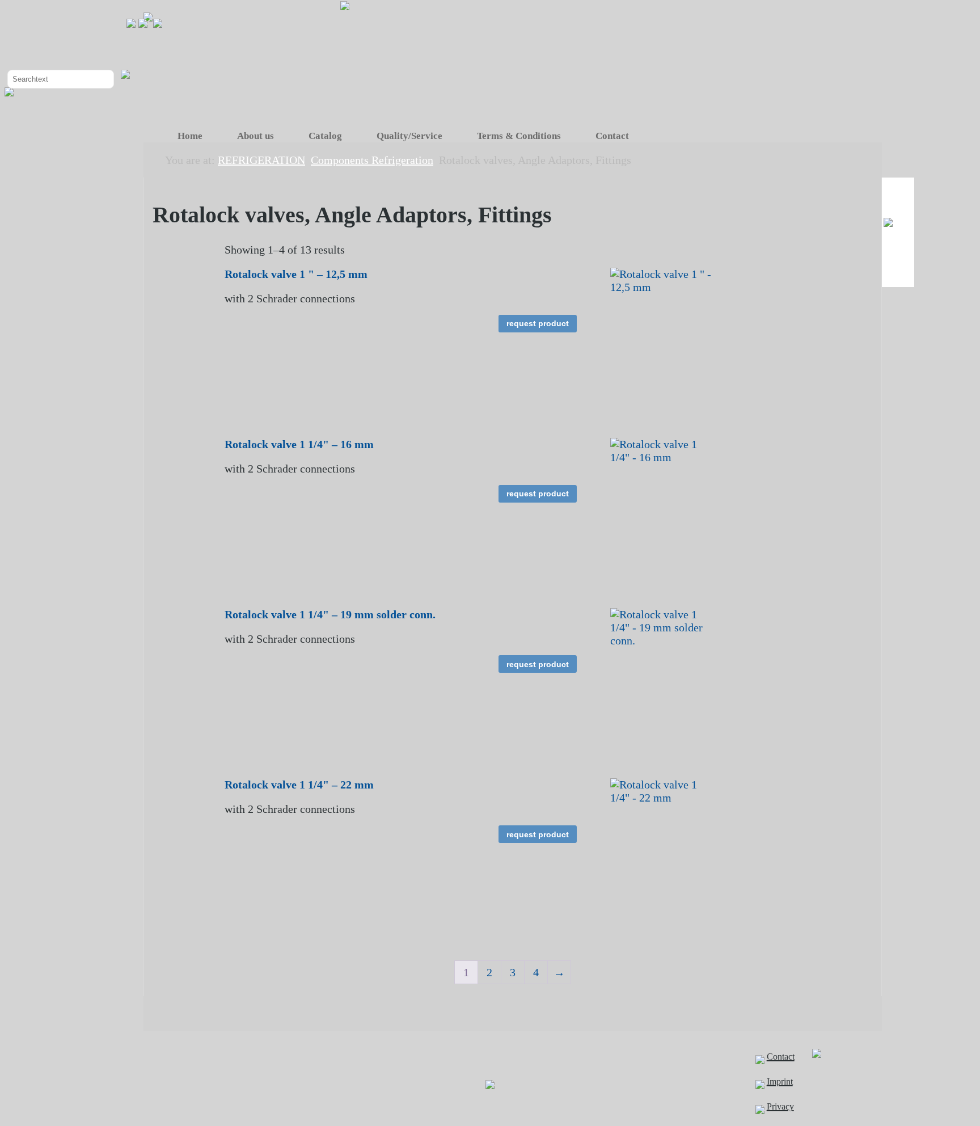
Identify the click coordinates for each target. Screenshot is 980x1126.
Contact (612, 135)
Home (190, 135)
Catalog (325, 135)
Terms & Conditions (519, 135)
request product (537, 323)
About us (255, 135)
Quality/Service (409, 135)
